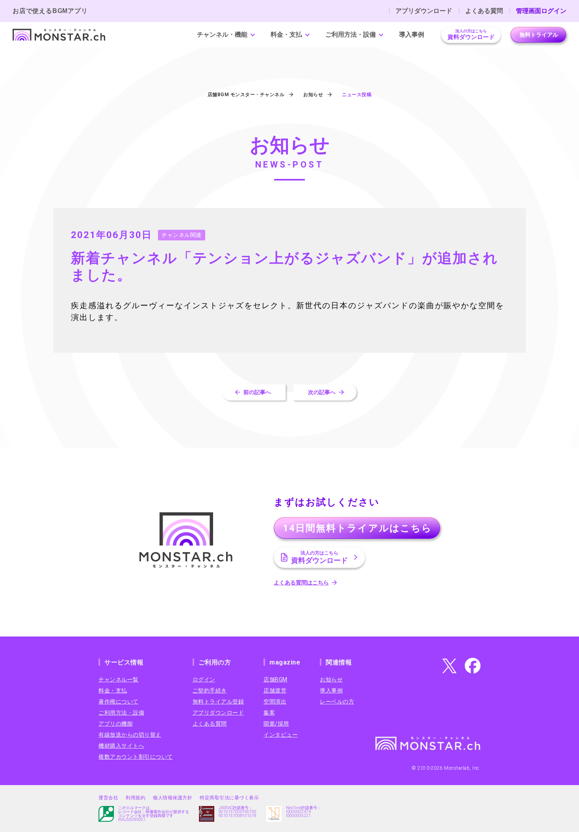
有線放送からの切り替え (129, 734)
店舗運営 (275, 690)
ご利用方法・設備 (350, 34)
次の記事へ (322, 392)
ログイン (204, 679)
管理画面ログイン (541, 11)
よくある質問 (484, 11)
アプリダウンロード (423, 11)
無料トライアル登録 (218, 701)
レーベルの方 (337, 701)
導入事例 (411, 34)
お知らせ (331, 679)
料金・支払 (286, 34)
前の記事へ (257, 392)
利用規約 (135, 797)
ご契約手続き (210, 690)
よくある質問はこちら (301, 582)
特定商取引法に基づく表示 (229, 797)
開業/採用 (276, 723)
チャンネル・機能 (222, 34)
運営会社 (108, 797)
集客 (269, 712)
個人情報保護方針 (172, 797)
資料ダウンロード (471, 35)
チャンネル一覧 (118, 679)
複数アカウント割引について (135, 757)
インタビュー (281, 734)
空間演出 (275, 701)
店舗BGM (276, 679)
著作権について (118, 701)
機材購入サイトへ (121, 746)
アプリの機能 (115, 723)
